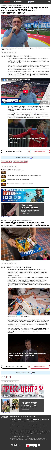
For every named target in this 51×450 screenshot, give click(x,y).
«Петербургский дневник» (15, 260)
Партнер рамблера (21, 445)
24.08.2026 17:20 (4, 220)
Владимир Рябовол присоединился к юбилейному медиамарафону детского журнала (27, 354)
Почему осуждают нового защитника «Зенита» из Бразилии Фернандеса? (27, 139)
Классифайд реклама (44, 419)
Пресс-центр (23, 416)
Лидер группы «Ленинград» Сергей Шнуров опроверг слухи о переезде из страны (24, 175)
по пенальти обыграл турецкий (31, 113)
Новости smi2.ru (5, 216)
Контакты (37, 418)
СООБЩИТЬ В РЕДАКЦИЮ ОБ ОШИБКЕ (34, 421)
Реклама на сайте (13, 419)
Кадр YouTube (9, 49)
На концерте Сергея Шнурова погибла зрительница (18, 179)
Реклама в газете (44, 418)
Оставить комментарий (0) (39, 151)
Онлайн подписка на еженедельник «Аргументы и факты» (22, 418)
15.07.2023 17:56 (4, 5)
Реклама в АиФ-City (35, 419)
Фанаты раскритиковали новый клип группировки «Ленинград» (20, 183)
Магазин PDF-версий (31, 416)
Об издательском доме (15, 416)
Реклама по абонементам (23, 419)
